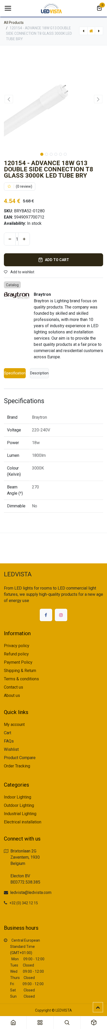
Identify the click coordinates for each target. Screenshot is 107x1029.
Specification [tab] (14, 373)
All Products (14, 22)
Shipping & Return (20, 670)
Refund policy (16, 654)
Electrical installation (22, 822)
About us (12, 695)
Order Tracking (17, 766)
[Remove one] (9, 239)
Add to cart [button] (57, 260)
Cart (7, 732)
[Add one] (24, 239)
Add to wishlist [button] (22, 272)
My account (14, 724)
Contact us (13, 687)
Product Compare (20, 757)
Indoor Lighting (17, 797)
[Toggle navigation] (8, 8)
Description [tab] (39, 373)
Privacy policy (16, 645)
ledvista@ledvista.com (30, 892)
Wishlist (11, 749)
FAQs (9, 741)
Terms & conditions (21, 678)
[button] (9, 99)
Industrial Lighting (20, 813)
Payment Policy (18, 662)
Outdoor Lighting (19, 805)
